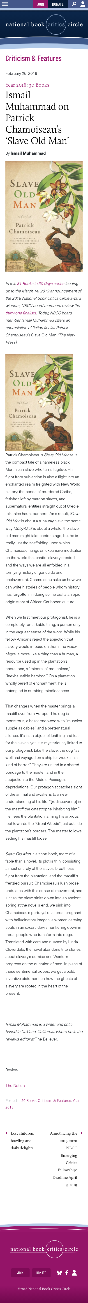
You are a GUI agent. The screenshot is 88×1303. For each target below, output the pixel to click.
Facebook (66, 1272)
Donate (58, 4)
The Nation (15, 1085)
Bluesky (59, 1272)
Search (74, 4)
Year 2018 (15, 84)
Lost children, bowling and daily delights (22, 1140)
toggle (5, 4)
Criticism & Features (33, 58)
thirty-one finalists (20, 313)
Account (82, 4)
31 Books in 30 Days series (40, 283)
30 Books (39, 84)
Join (40, 4)
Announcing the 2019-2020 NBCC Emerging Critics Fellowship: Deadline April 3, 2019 (63, 1159)
